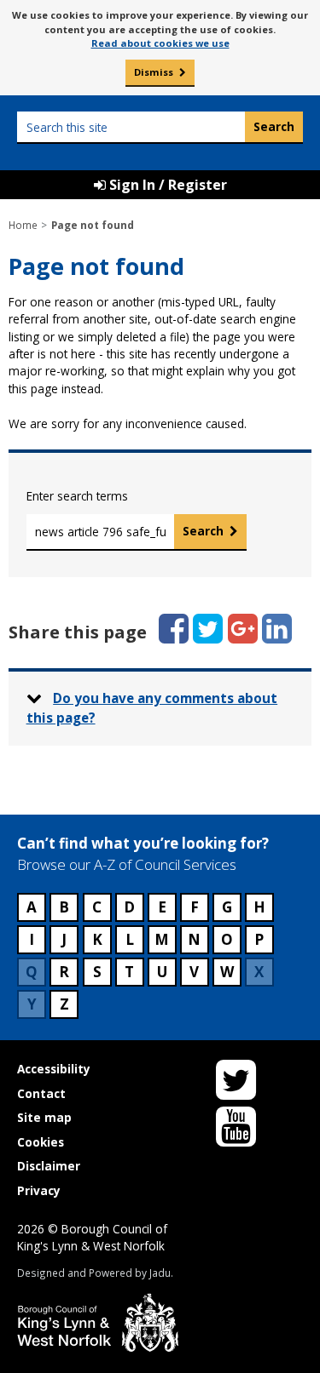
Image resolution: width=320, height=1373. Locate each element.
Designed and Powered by (94, 1272)
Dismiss (153, 72)
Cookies (40, 1142)
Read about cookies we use (160, 43)
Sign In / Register (166, 184)
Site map (44, 1117)
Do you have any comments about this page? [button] (152, 707)
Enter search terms (77, 496)
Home (23, 225)
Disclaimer (48, 1166)
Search (203, 531)
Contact (41, 1093)
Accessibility (53, 1069)
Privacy (39, 1190)
